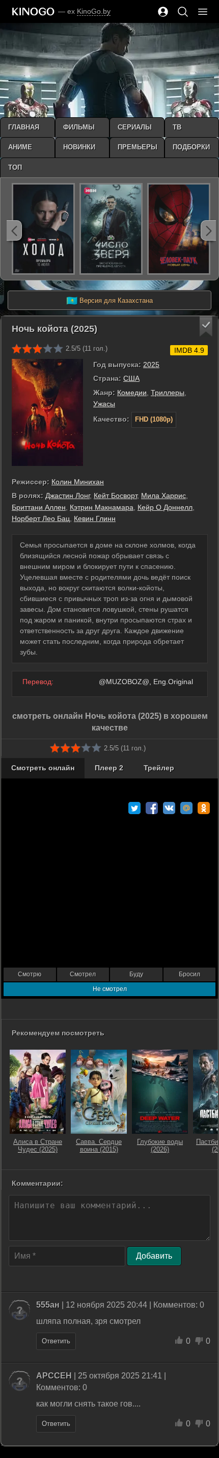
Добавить (154, 1256)
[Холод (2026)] (43, 229)
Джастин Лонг (67, 495)
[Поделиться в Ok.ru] (204, 808)
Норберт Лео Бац (41, 518)
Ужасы (104, 404)
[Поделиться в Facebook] (152, 808)
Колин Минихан (77, 482)
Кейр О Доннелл (165, 507)
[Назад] (14, 230)
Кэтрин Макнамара (101, 507)
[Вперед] (208, 230)
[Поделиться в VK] (169, 808)
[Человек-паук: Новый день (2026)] (178, 229)
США (131, 378)
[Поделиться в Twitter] (134, 808)
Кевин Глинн (95, 518)
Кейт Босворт (115, 495)
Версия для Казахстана (109, 301)
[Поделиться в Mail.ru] (186, 808)
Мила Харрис (163, 495)
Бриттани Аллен (39, 507)
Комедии (132, 392)
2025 (151, 364)
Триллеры (167, 392)
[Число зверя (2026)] (111, 229)
